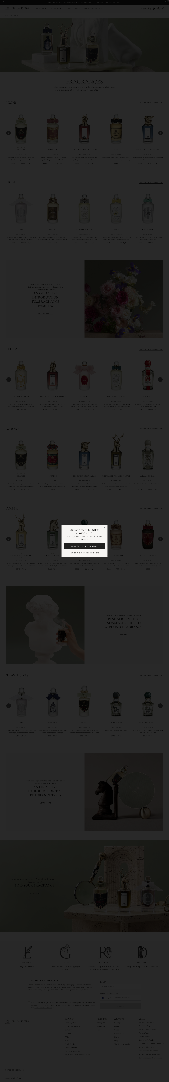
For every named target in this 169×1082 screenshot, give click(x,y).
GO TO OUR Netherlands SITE (84, 546)
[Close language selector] (104, 527)
